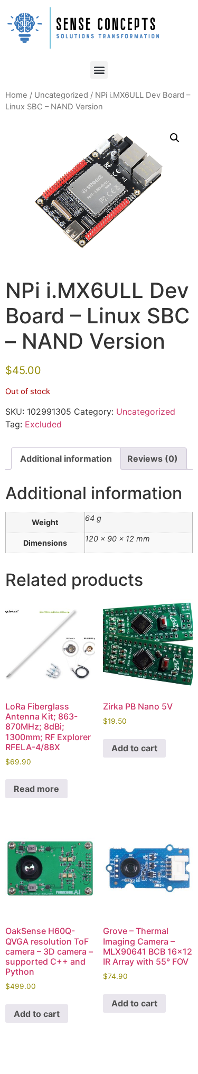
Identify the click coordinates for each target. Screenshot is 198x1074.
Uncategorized (61, 95)
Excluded (43, 424)
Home (16, 95)
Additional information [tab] (66, 458)
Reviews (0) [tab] (152, 458)
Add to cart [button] (134, 748)
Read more (36, 788)
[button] (99, 70)
